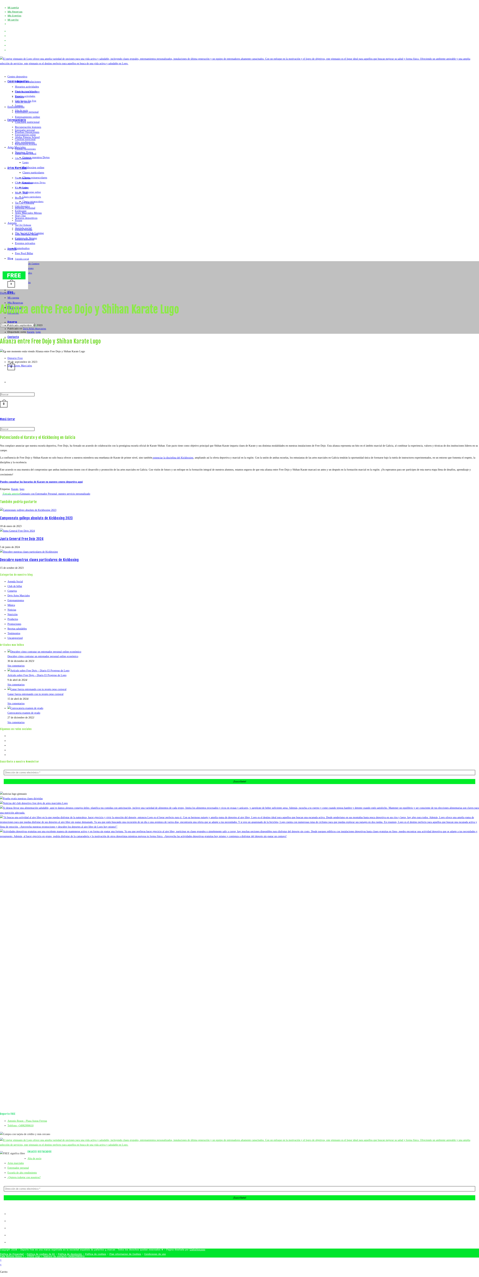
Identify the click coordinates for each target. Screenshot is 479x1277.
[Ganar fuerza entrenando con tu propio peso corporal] (36, 689)
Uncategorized (15, 638)
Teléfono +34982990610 (20, 1125)
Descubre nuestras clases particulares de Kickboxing (39, 560)
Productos (12, 619)
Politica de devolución (70, 1254)
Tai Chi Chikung (24, 202)
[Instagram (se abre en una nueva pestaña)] (9, 40)
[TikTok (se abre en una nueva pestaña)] (8, 50)
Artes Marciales (16, 147)
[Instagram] (8, 745)
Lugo (25, 162)
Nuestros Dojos (24, 152)
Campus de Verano (26, 238)
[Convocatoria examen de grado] (25, 708)
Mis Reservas (14, 11)
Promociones (14, 624)
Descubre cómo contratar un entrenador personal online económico (42, 656)
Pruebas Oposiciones (27, 132)
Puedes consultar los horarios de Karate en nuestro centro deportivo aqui (41, 481)
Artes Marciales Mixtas (28, 212)
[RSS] (8, 754)
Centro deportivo (17, 76)
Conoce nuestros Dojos (36, 157)
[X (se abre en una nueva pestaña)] (8, 31)
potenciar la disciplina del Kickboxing (172, 457)
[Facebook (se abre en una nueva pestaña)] (9, 35)
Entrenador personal (27, 111)
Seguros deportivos (26, 217)
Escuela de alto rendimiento (22, 1172)
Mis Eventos (14, 15)
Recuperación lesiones (28, 127)
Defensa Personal (25, 207)
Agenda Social (15, 581)
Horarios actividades (27, 86)
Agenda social (23, 228)
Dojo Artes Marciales (34, 328)
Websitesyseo (197, 1249)
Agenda (12, 223)
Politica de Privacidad (12, 1254)
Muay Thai (21, 192)
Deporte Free (7, 293)
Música (11, 605)
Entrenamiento (16, 106)
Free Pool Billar (24, 253)
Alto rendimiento (25, 142)
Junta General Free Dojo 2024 (22, 539)
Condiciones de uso (155, 1254)
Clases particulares (33, 172)
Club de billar (14, 586)
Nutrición (12, 614)
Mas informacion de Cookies (125, 1254)
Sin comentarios (16, 665)
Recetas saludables (17, 628)
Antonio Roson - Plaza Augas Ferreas (27, 1120)
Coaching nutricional (27, 121)
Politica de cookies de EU (41, 1254)
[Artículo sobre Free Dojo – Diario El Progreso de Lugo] (38, 670)
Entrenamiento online (27, 116)
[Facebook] (8, 740)
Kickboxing (22, 187)
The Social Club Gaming (29, 233)
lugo (38, 332)
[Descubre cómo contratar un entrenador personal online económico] (44, 651)
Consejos (12, 590)
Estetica (19, 96)
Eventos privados (25, 243)
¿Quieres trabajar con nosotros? (24, 1177)
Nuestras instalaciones (28, 81)
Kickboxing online (33, 167)
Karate (31, 332)
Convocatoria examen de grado (23, 712)
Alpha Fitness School (27, 137)
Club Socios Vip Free (27, 91)
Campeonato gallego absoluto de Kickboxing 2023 (36, 518)
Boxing (19, 197)
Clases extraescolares (34, 177)
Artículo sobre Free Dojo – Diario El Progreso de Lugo (36, 675)
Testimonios (13, 633)
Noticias (11, 609)
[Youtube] (8, 750)
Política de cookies (95, 1254)
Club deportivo (24, 182)
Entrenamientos (15, 600)
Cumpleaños (22, 248)
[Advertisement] (239, 401)
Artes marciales (15, 1163)
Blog (10, 258)
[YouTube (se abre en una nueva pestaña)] (9, 45)
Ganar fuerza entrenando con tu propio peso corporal (35, 694)
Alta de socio (22, 101)
